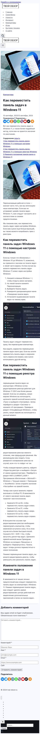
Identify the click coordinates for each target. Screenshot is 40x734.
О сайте (9, 31)
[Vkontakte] (5, 121)
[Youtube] (25, 121)
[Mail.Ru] (12, 679)
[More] (32, 121)
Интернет (9, 20)
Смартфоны (10, 15)
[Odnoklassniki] (11, 121)
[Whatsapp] (18, 121)
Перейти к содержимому (11, 2)
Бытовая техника (13, 28)
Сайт (3, 665)
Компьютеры (11, 23)
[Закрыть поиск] (3, 722)
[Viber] (21, 121)
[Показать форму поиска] (3, 35)
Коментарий (6, 643)
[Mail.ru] (15, 121)
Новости (9, 17)
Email (3, 658)
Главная (9, 12)
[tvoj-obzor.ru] (10, 8)
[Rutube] (28, 121)
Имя (3, 650)
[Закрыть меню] (1, 697)
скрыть (17, 138)
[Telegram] (8, 121)
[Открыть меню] (3, 45)
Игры (8, 25)
